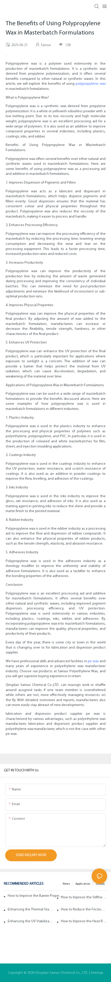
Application (82, 883)
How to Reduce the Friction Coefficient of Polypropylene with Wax (84, 909)
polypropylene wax (90, 84)
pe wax (93, 661)
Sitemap (97, 973)
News (66, 883)
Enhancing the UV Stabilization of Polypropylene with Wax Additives (31, 921)
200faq (100, 883)
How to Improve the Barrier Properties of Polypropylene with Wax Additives (36, 896)
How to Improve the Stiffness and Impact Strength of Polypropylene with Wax (84, 897)
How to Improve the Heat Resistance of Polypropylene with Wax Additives (84, 921)
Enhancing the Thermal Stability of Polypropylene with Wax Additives (31, 909)
